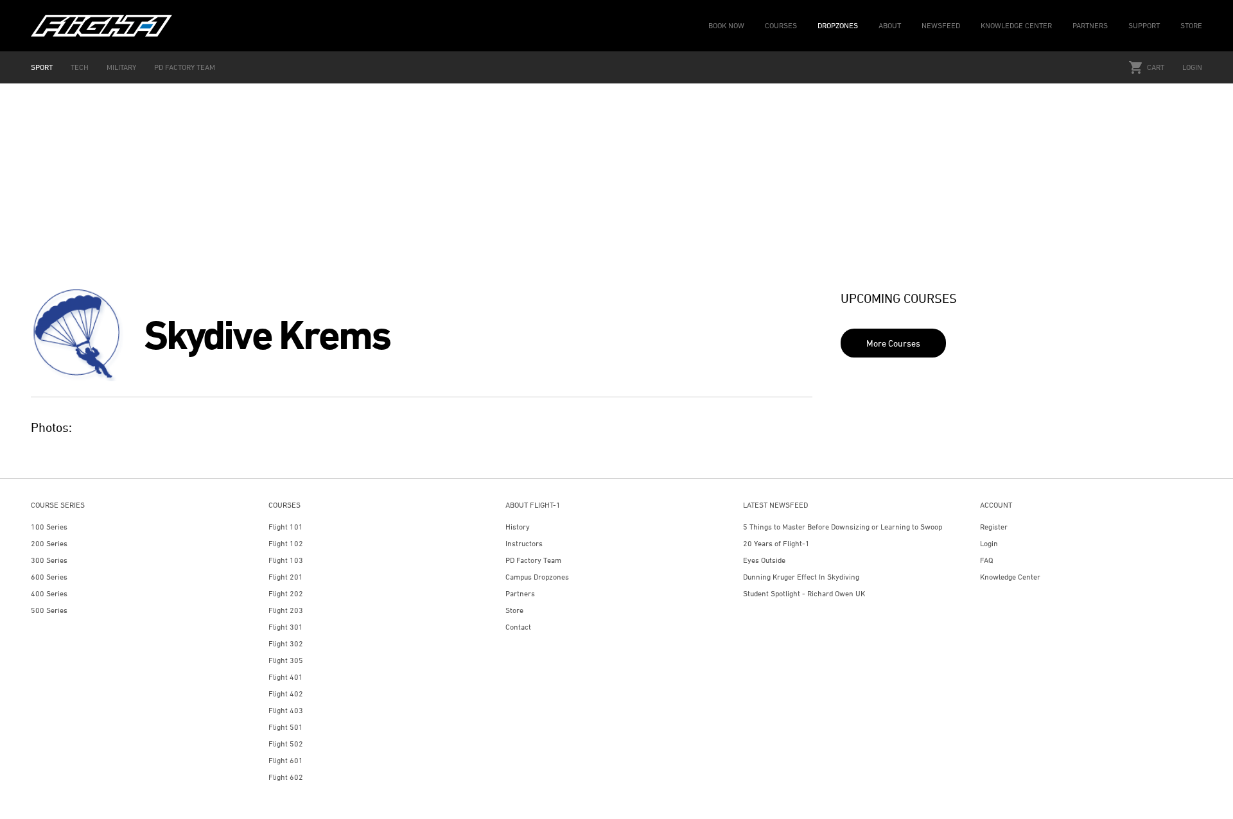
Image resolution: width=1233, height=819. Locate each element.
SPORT (42, 67)
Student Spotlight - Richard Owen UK (804, 593)
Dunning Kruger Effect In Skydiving (801, 577)
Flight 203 (285, 610)
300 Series (49, 560)
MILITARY (121, 67)
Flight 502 (285, 743)
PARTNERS (1090, 25)
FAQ (986, 560)
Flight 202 (285, 593)
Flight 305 (285, 660)
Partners (520, 593)
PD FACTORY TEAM (184, 67)
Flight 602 (285, 777)
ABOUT (890, 25)
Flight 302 (285, 643)
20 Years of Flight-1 (776, 543)
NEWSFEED (941, 25)
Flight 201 (285, 577)
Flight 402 (285, 693)
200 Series (49, 543)
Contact (518, 627)
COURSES (781, 25)
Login (1192, 67)
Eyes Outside (764, 560)
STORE (1191, 25)
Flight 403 (285, 710)
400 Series (49, 593)
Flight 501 (285, 727)
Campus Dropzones (537, 577)
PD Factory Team (533, 560)
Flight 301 (285, 627)
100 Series (49, 526)
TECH (80, 67)
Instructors (524, 543)
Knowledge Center (1010, 577)
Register (994, 526)
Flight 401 (285, 677)
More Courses (893, 343)
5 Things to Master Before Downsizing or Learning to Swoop (842, 526)
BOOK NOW (726, 25)
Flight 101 (285, 526)
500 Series (49, 610)
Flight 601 (285, 760)
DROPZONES (838, 25)
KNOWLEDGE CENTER (1016, 25)
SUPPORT (1144, 25)
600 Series (49, 577)
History (517, 526)
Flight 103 (285, 560)
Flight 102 (285, 543)
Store (514, 610)
